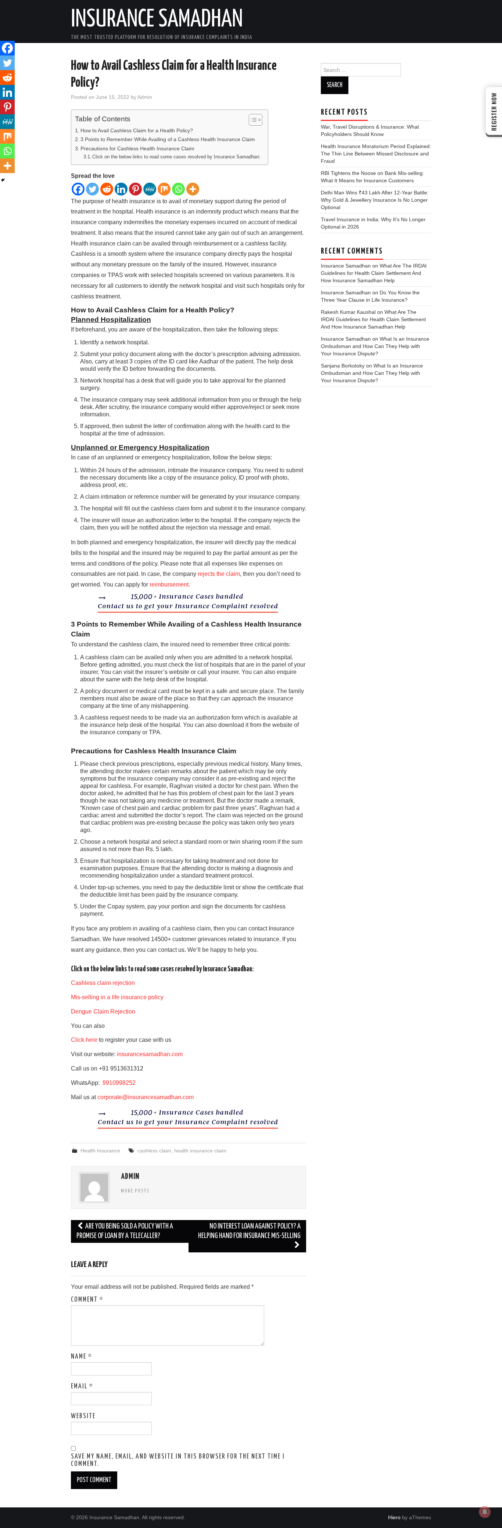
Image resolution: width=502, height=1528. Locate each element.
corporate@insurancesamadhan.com (145, 1097)
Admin (144, 97)
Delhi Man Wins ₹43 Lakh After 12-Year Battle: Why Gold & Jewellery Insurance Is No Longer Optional (375, 200)
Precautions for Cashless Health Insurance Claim (137, 148)
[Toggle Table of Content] (252, 120)
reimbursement (169, 584)
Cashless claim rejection (103, 983)
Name (81, 1356)
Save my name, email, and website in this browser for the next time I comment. (178, 1460)
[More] (192, 189)
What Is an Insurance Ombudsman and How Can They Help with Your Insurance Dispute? (375, 346)
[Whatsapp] (178, 189)
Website (83, 1416)
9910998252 (118, 1083)
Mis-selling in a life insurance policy (117, 997)
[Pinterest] (135, 189)
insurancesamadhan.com (150, 1054)
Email (82, 1386)
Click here (84, 1040)
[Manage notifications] (485, 1512)
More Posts (135, 1191)
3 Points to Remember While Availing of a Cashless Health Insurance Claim (167, 139)
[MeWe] (149, 189)
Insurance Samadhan (157, 20)
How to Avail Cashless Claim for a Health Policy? (136, 130)
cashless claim (154, 1151)
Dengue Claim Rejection (103, 1011)
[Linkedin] (121, 189)
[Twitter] (92, 189)
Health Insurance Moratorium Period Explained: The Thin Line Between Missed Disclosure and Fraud (376, 153)
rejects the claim (219, 574)
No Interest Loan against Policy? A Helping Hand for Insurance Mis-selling (249, 1231)
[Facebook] (78, 189)
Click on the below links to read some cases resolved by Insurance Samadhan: (176, 156)
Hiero (394, 1517)
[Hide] (3, 180)
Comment (87, 1299)
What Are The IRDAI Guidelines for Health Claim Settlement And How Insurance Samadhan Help (374, 273)
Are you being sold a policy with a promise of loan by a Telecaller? (124, 1231)
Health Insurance (100, 1151)
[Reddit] (106, 189)
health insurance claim (200, 1151)
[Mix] (164, 189)
